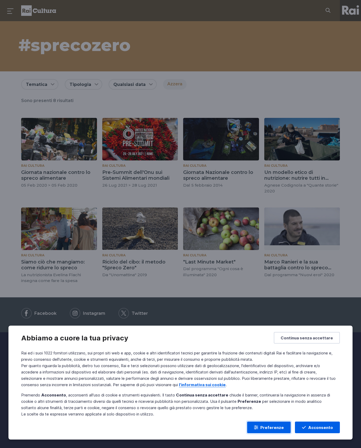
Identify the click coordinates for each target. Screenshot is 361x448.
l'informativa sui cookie (202, 384)
